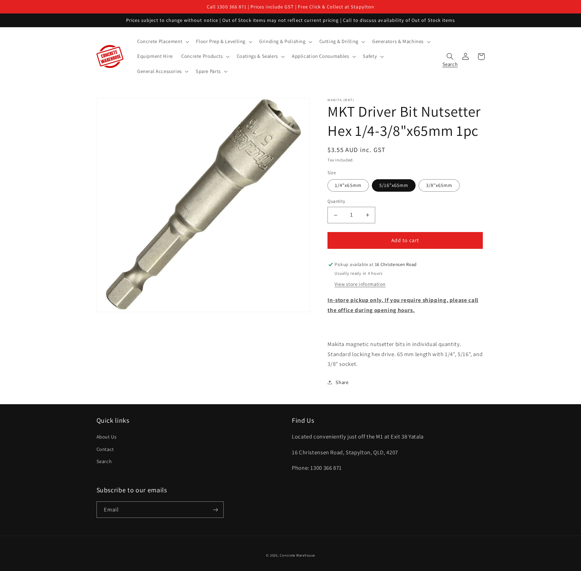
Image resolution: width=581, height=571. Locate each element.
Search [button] (450, 62)
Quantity (336, 201)
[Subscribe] (215, 509)
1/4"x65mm (348, 185)
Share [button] (342, 382)
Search (104, 461)
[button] (162, 41)
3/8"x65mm (439, 185)
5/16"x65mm (394, 185)
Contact (105, 449)
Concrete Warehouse (297, 555)
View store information (360, 284)
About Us (106, 436)
